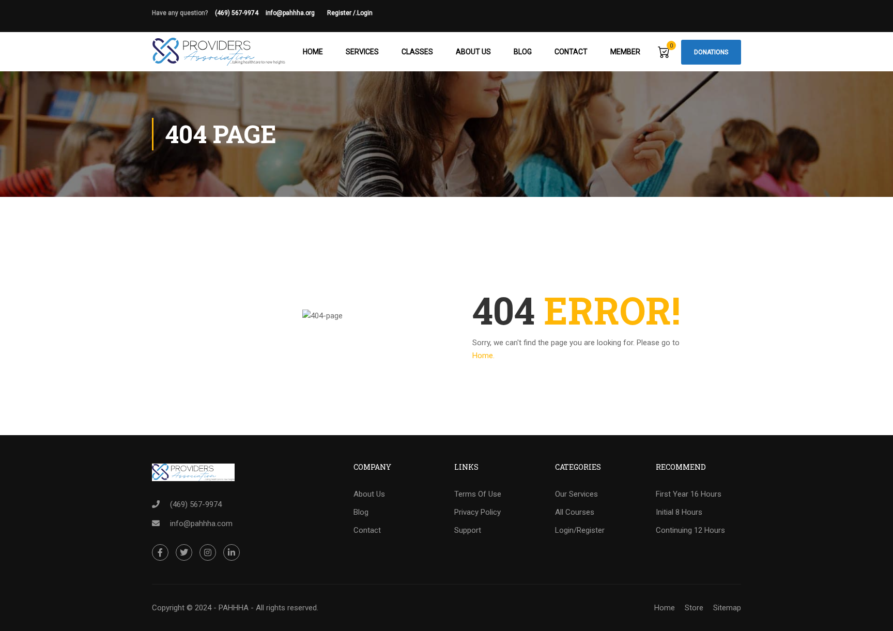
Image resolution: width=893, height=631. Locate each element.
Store (694, 607)
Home (313, 52)
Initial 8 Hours (679, 512)
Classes (417, 52)
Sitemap (727, 607)
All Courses (574, 512)
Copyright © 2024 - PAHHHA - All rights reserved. (235, 607)
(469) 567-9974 (236, 13)
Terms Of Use (477, 494)
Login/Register (580, 530)
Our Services (576, 494)
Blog (523, 52)
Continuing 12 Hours (690, 530)
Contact (571, 52)
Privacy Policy (477, 512)
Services (362, 52)
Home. (483, 355)
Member (625, 52)
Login (365, 13)
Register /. (342, 13)
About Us (473, 52)
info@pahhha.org (296, 13)
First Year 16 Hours (688, 494)
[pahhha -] (219, 51)
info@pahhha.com (201, 523)
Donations (711, 52)
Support (467, 530)
